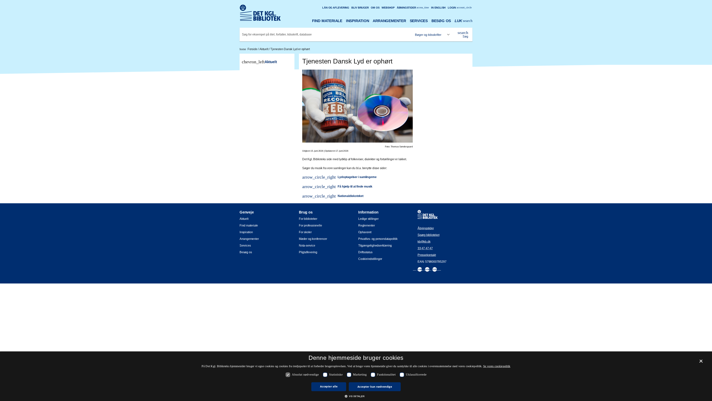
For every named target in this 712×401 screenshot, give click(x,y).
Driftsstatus (365, 252)
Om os (375, 7)
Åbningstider (413, 7)
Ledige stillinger (368, 218)
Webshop (388, 7)
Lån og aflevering (335, 7)
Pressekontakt (427, 255)
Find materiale (327, 21)
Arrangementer (389, 21)
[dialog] (356, 376)
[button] (356, 396)
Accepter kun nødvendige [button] (374, 386)
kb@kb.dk (424, 241)
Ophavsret (364, 232)
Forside (249, 49)
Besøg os (441, 21)
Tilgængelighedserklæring (375, 245)
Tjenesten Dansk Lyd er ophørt (290, 49)
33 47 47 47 (425, 248)
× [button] (701, 362)
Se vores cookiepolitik (496, 366)
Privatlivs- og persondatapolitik (378, 238)
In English (438, 7)
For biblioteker (308, 218)
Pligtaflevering (308, 252)
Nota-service (307, 245)
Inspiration (357, 21)
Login (460, 7)
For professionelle (310, 225)
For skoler (305, 232)
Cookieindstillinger (370, 258)
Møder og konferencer (313, 238)
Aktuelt (264, 49)
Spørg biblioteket (428, 235)
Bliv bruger (360, 7)
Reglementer (366, 225)
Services (419, 21)
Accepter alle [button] (328, 386)
